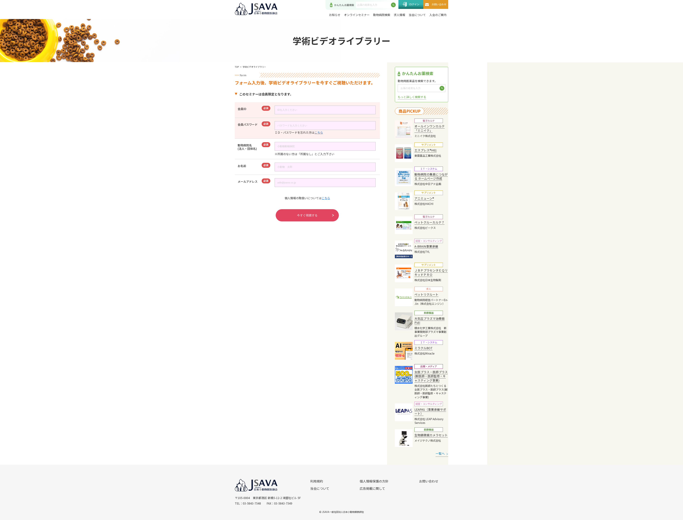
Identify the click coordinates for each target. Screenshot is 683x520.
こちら (318, 132)
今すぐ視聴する (307, 215)
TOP (237, 66)
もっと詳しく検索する (412, 97)
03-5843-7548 (252, 503)
